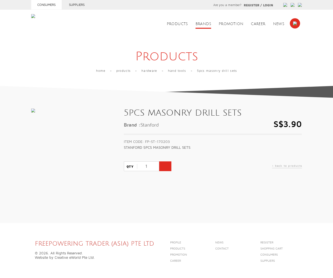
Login (268, 5)
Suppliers (77, 5)
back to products (287, 166)
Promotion (231, 24)
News (278, 24)
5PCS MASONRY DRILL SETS (217, 71)
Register (251, 5)
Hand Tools (177, 71)
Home (101, 71)
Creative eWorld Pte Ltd (74, 257)
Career (258, 24)
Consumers (46, 5)
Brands (203, 24)
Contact (222, 248)
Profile (175, 242)
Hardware (149, 71)
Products (177, 24)
